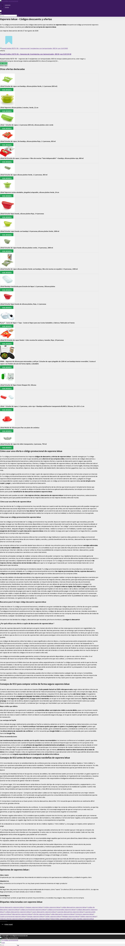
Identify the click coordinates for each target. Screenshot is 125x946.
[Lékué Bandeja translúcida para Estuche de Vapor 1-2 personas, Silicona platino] (7, 284)
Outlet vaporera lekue (53, 916)
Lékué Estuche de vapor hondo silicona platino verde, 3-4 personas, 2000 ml (26, 248)
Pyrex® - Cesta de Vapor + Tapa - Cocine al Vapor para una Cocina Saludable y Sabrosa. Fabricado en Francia (37, 323)
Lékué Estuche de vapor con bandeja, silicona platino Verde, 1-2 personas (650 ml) (28, 86)
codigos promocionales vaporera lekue (61, 910)
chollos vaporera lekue (52, 907)
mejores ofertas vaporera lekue (11, 919)
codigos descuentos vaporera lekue (18, 912)
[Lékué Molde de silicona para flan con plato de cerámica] (7, 425)
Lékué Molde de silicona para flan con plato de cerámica (19, 428)
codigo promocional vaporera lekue (33, 910)
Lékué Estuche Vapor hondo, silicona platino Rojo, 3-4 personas (22, 214)
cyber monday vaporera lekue (83, 919)
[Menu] (0, 11)
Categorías (7, 5)
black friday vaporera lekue (61, 919)
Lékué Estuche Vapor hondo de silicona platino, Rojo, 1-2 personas (23, 304)
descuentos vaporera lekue (22, 914)
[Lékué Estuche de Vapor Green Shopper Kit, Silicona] (7, 383)
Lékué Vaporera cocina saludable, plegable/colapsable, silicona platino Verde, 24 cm (29, 192)
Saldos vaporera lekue (88, 916)
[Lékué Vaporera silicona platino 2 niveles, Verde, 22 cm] (7, 105)
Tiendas (7, 7)
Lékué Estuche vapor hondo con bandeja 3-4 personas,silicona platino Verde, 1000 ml (29, 231)
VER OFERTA (7, 90)
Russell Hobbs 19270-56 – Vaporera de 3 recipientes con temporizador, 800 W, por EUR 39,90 (35, 54)
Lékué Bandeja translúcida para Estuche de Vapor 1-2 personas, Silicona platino (27, 286)
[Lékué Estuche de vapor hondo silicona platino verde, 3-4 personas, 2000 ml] (7, 245)
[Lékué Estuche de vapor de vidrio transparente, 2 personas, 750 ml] (7, 442)
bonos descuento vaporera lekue (12, 907)
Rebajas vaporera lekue (70, 916)
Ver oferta (4, 63)
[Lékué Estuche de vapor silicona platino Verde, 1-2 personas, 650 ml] (7, 172)
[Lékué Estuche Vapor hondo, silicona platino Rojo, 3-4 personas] (7, 211)
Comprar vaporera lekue (84, 914)
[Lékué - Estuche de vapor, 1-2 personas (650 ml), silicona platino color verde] (7, 123)
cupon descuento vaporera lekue (44, 912)
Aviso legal (9, 924)
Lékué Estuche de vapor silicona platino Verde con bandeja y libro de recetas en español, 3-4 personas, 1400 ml (39, 269)
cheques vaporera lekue (34, 907)
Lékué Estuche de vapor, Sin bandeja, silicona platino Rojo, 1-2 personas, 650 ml (28, 141)
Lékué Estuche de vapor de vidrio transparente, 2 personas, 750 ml (23, 444)
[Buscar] (18, 945)
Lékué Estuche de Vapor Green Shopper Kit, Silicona (18, 385)
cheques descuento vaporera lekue (37, 919)
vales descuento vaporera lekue (62, 914)
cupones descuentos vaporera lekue (70, 912)
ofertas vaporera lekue (41, 914)
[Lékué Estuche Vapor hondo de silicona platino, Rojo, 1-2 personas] (7, 302)
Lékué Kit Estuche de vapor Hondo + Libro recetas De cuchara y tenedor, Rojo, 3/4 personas (32, 340)
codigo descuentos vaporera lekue (73, 907)
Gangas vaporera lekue (35, 916)
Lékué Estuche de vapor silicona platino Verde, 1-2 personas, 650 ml (23, 175)
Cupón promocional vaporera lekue (13, 916)
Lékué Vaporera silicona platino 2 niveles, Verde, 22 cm (19, 108)
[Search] (0, 13)
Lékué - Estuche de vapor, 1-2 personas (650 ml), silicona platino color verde (26, 125)
